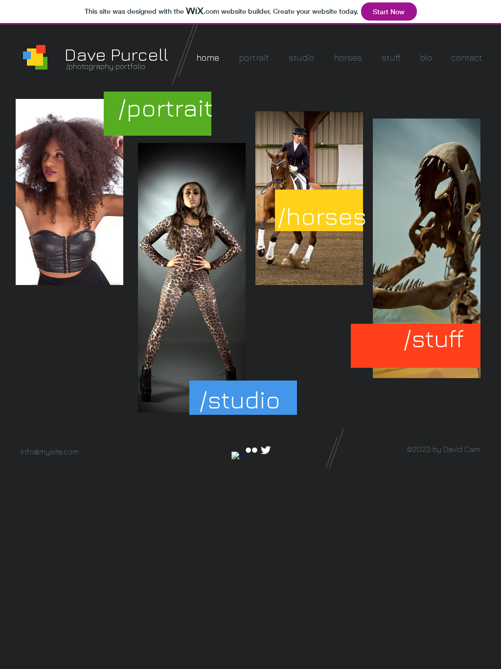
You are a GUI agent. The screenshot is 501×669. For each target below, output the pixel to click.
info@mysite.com (50, 451)
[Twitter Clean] (266, 450)
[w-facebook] (237, 457)
